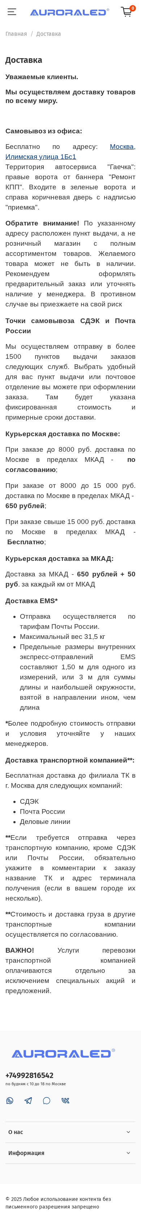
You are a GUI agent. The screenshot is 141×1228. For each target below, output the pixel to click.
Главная (16, 33)
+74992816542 (29, 1075)
